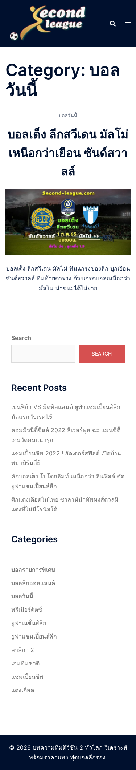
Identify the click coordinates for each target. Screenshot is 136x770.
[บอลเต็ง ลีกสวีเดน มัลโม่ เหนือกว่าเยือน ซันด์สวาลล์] (68, 221)
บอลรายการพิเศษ (33, 569)
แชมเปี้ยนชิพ (27, 676)
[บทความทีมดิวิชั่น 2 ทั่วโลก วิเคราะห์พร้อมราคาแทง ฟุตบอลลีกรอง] (48, 23)
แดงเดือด (22, 690)
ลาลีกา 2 (22, 649)
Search (21, 337)
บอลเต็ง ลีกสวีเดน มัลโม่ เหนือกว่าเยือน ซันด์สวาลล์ (68, 152)
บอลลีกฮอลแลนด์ (33, 583)
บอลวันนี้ (68, 115)
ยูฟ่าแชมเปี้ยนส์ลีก (34, 636)
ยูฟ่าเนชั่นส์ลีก (28, 623)
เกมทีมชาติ (25, 663)
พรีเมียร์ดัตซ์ (26, 609)
